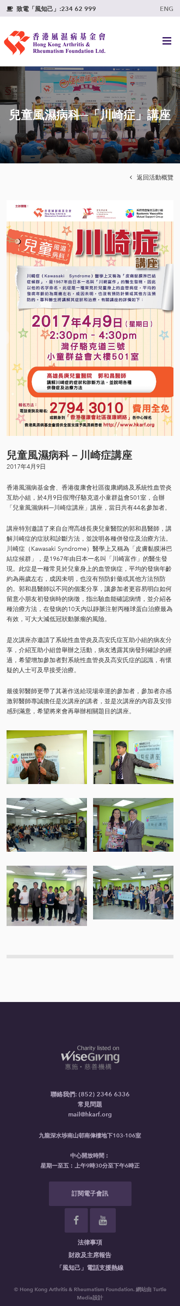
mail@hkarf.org (90, 1114)
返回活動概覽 (151, 177)
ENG (166, 9)
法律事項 (90, 1242)
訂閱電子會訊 (90, 1193)
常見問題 (90, 1104)
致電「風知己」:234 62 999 (51, 9)
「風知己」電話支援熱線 (90, 1267)
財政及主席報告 (90, 1255)
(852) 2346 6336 (104, 1094)
